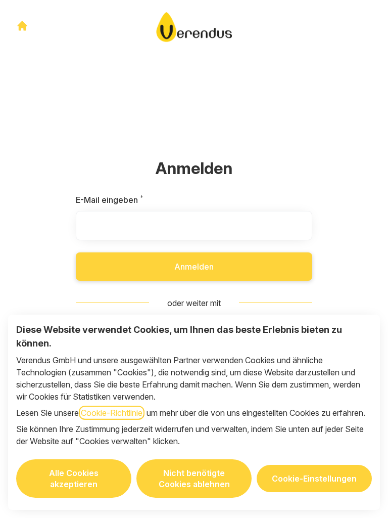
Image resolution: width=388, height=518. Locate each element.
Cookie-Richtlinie (111, 413)
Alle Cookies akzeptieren (74, 478)
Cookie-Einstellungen (314, 478)
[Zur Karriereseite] (22, 26)
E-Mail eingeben (132, 200)
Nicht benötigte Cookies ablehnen (194, 478)
